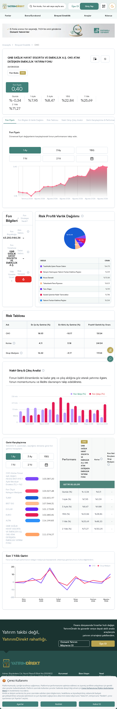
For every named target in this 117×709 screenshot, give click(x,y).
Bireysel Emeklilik (22, 45)
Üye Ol (75, 6)
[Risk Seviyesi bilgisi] (28, 272)
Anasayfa (6, 45)
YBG (92, 150)
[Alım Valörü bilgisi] (28, 231)
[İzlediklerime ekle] (95, 59)
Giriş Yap (89, 6)
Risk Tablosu (52, 120)
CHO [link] (37, 45)
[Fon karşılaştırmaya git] (105, 59)
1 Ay (25, 150)
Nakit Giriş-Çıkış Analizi (72, 120)
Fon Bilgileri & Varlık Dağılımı (30, 120)
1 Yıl (25, 158)
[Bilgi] (14, 343)
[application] (58, 183)
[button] (103, 6)
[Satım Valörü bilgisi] (28, 252)
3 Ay (58, 150)
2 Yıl (58, 158)
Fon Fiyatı (10, 120)
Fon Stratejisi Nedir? (25, 218)
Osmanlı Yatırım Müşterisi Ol (68, 644)
